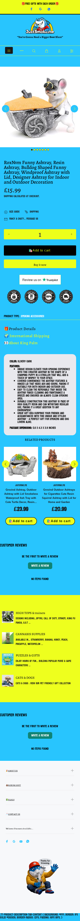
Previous (5, 108)
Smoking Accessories (32, 316)
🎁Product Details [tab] (20, 328)
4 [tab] (40, 150)
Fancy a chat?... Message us (23, 218)
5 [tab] (43, 150)
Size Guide (14, 211)
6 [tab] (45, 150)
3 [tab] (37, 150)
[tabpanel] (40, 107)
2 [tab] (35, 150)
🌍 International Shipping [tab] (26, 335)
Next (74, 108)
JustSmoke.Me (21, 485)
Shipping (8, 196)
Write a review (40, 565)
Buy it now (40, 265)
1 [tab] (32, 150)
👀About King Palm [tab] (21, 343)
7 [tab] (48, 150)
